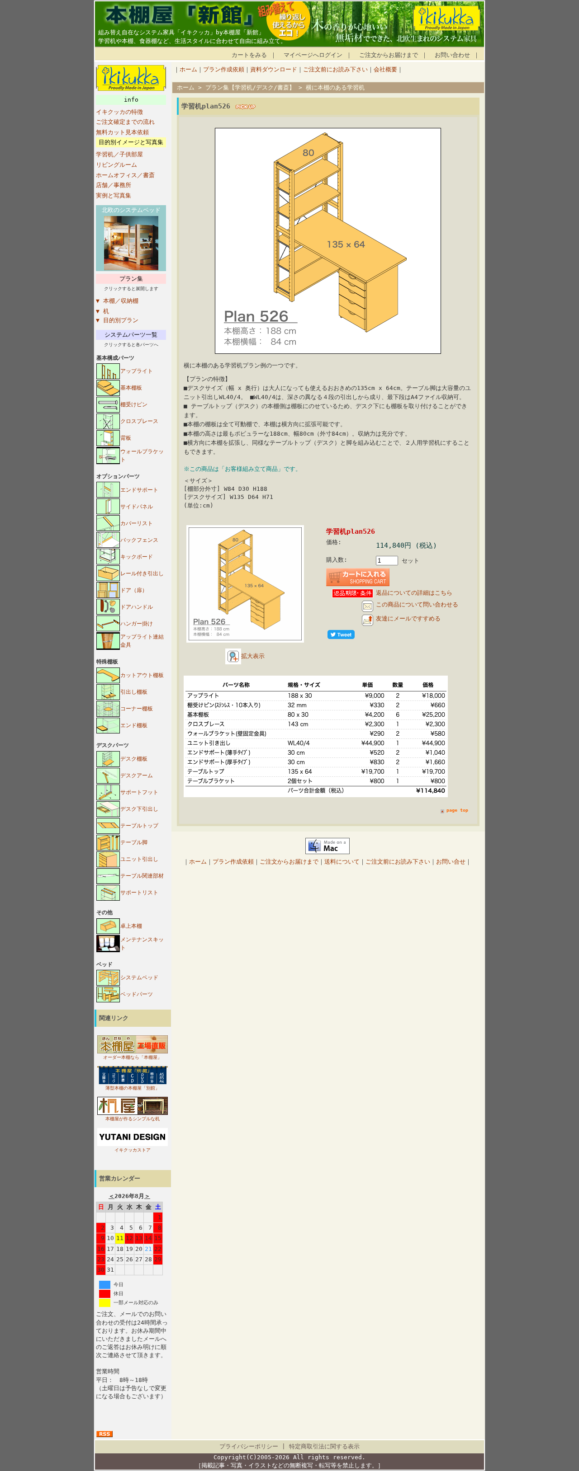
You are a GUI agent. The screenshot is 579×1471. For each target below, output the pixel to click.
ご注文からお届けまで (388, 55)
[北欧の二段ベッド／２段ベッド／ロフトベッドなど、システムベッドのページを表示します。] (131, 268)
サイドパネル (136, 506)
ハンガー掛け (136, 623)
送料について (342, 861)
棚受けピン (133, 404)
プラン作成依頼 (223, 69)
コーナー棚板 (136, 708)
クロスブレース (139, 421)
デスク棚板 (133, 759)
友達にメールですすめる (408, 618)
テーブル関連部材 (142, 876)
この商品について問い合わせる (417, 604)
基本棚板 (131, 388)
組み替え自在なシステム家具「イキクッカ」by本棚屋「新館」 (181, 32)
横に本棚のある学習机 (335, 87)
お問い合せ (450, 861)
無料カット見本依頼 (122, 132)
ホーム (188, 69)
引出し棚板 (133, 692)
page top (457, 810)
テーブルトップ (139, 825)
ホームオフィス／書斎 (125, 175)
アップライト (136, 371)
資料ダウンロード (273, 69)
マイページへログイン (313, 55)
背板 (125, 438)
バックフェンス (139, 540)
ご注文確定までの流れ (125, 121)
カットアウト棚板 (142, 675)
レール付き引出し (142, 573)
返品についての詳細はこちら (414, 592)
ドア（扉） (133, 590)
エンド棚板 (133, 725)
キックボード (136, 557)
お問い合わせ (452, 55)
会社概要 (385, 69)
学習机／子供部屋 (119, 154)
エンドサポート (139, 490)
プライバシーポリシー (248, 1446)
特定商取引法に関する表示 (324, 1446)
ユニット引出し (139, 859)
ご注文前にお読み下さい (335, 69)
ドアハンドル (136, 607)
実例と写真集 (113, 195)
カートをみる (249, 55)
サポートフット (139, 792)
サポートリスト (139, 892)
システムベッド (139, 977)
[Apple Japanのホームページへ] (327, 852)
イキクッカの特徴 (119, 111)
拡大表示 (253, 656)
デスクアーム (136, 775)
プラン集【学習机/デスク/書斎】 (250, 87)
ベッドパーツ (136, 994)
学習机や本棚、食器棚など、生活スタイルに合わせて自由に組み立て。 (192, 41)
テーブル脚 (133, 842)
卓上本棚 (131, 926)
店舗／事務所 (113, 185)
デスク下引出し (139, 809)
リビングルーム (116, 164)
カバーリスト (136, 523)
